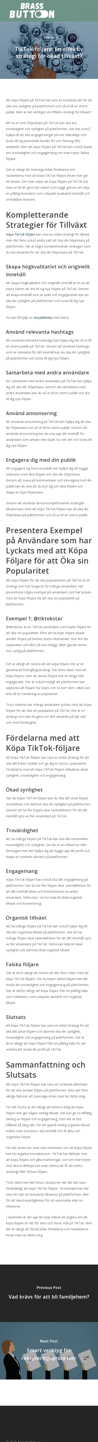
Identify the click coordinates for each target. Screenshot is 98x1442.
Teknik (49, 37)
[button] (89, 11)
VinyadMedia (43, 317)
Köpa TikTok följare (20, 234)
